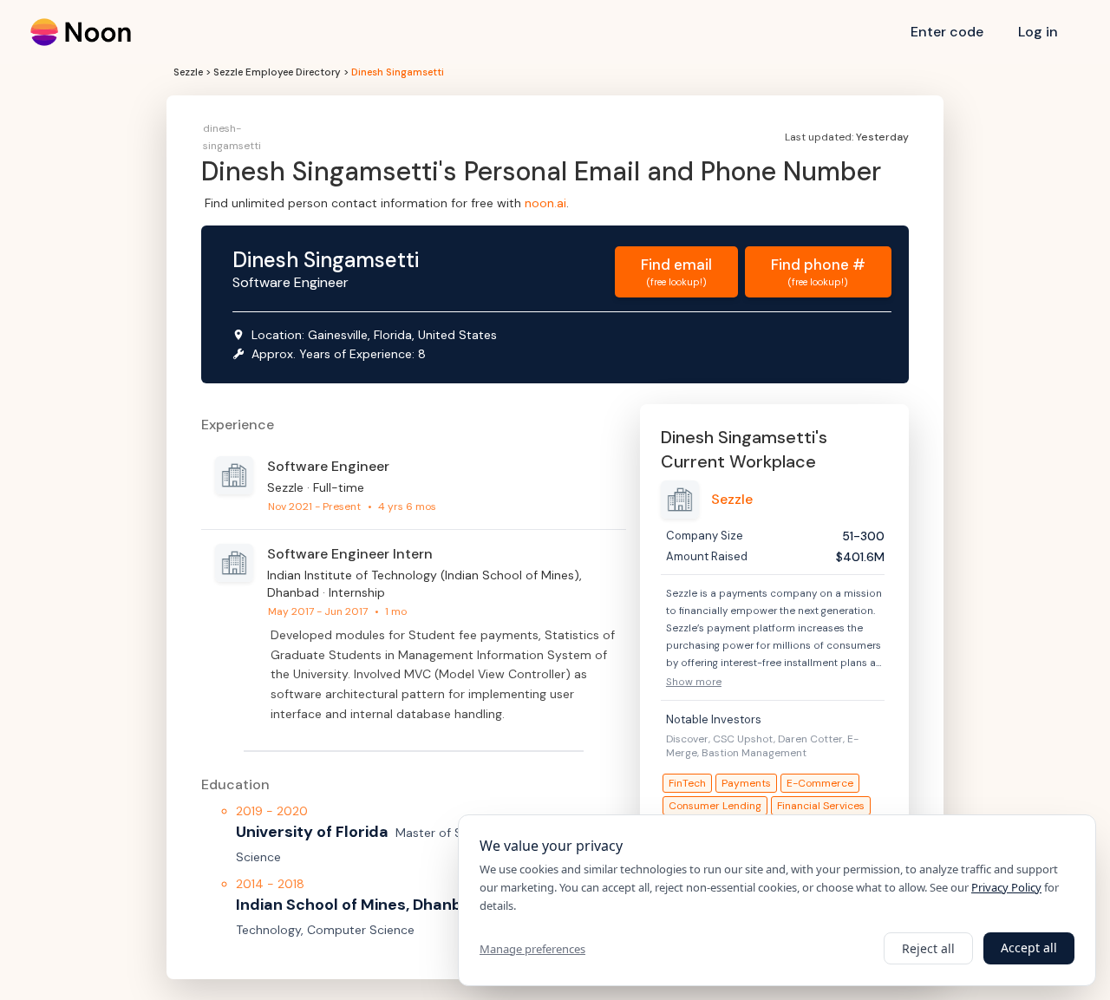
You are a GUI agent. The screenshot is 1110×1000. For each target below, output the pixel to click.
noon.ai (545, 203)
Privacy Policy (1006, 887)
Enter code (947, 32)
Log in (1038, 32)
